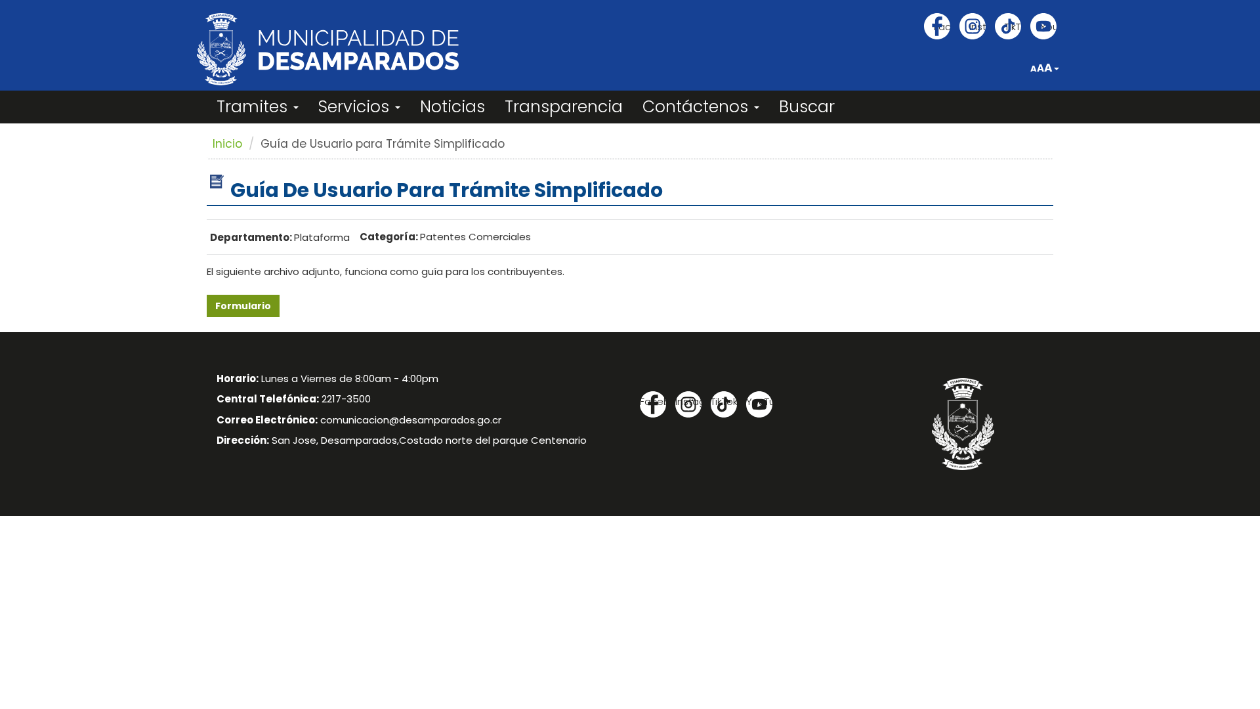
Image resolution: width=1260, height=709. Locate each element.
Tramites (254, 106)
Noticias (452, 106)
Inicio (227, 144)
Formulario (243, 305)
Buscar (807, 106)
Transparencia (564, 106)
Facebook (942, 26)
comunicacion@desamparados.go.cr (410, 420)
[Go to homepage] (328, 49)
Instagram (977, 26)
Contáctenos (697, 106)
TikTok (1013, 26)
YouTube (1048, 26)
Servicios (356, 106)
